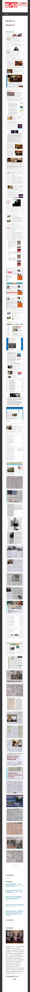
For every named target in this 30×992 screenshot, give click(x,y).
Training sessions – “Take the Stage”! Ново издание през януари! (14, 912)
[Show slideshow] (10, 31)
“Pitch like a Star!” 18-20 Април (15, 904)
